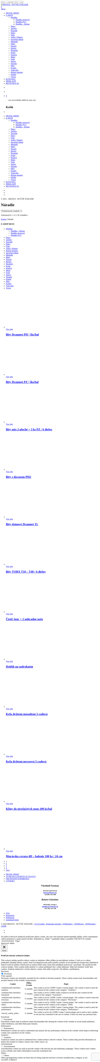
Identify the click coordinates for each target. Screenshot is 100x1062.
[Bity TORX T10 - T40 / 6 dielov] (24, 564)
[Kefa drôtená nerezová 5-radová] (24, 754)
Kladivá (14, 158)
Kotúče (13, 171)
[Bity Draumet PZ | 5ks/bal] (24, 375)
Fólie (13, 138)
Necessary (8, 974)
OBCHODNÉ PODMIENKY (18, 879)
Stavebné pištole (17, 142)
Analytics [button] (4, 1035)
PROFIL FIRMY (12, 116)
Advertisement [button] (6, 1044)
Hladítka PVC (21, 125)
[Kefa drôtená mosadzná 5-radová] (24, 707)
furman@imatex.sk (50, 893)
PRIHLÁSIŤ (11, 184)
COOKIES (10, 881)
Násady (14, 149)
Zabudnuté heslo (12, 920)
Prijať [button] (17, 941)
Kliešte (13, 177)
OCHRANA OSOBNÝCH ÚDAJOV (21, 876)
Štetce (13, 129)
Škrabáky (14, 153)
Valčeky (14, 131)
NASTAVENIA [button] (8, 941)
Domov (4, 219)
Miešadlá (14, 144)
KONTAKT (10, 182)
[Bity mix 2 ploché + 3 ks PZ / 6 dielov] (24, 422)
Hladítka (14, 120)
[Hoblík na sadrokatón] (24, 659)
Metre (13, 160)
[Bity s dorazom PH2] (24, 469)
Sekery (13, 164)
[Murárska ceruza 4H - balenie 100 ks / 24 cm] (24, 849)
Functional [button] (5, 1017)
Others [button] (3, 1053)
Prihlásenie (10, 918)
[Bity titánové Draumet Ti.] (24, 517)
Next (8, 870)
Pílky (13, 169)
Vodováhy (15, 173)
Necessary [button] (5, 971)
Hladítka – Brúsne (23, 127)
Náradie (14, 166)
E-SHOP (9, 118)
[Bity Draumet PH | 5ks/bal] (24, 327)
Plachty (13, 151)
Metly (13, 147)
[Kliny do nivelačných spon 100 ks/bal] (24, 801)
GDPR (3, 926)
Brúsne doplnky (17, 175)
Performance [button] (6, 1026)
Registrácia (10, 915)
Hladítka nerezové (23, 122)
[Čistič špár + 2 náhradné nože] (24, 612)
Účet (8, 913)
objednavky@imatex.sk (50, 906)
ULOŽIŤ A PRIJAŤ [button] (9, 1060)
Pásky (13, 136)
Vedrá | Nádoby (17, 140)
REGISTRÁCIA (12, 186)
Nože (13, 162)
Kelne (13, 155)
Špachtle (14, 133)
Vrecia (13, 180)
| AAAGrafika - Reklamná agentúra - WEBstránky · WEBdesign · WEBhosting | (65, 924)
